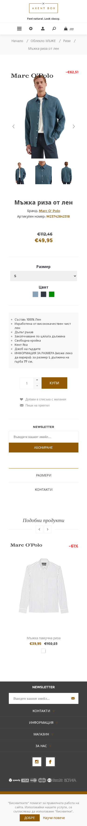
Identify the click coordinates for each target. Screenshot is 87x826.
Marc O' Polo (49, 211)
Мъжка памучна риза (44, 638)
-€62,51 (72, 72)
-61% (73, 546)
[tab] (43, 475)
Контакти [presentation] (43, 489)
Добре (29, 818)
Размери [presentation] (43, 475)
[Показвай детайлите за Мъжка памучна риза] (43, 586)
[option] (20, 172)
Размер (43, 267)
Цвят (43, 287)
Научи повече (54, 818)
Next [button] (47, 529)
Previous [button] (39, 529)
